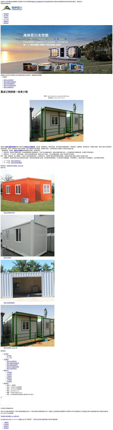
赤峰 (53, 419)
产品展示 (6, 359)
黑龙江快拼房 (7, 257)
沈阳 (34, 419)
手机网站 (3, 416)
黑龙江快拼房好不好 (9, 212)
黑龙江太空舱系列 (9, 80)
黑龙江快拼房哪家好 (16, 162)
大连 (37, 419)
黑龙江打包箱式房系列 (10, 85)
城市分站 (16, 416)
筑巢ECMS (21, 419)
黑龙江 (46, 419)
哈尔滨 (50, 419)
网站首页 (6, 14)
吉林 (40, 419)
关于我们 (6, 15)
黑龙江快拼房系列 (9, 87)
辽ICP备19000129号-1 (6, 419)
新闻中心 (6, 370)
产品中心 (6, 17)
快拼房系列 (10, 165)
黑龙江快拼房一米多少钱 (10, 348)
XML (12, 416)
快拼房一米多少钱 (18, 165)
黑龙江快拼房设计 (16, 161)
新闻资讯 (6, 21)
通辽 (56, 419)
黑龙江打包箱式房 (37, 1)
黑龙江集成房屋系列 (9, 83)
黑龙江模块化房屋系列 (10, 82)
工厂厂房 (6, 19)
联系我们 (6, 23)
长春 (43, 419)
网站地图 (8, 416)
